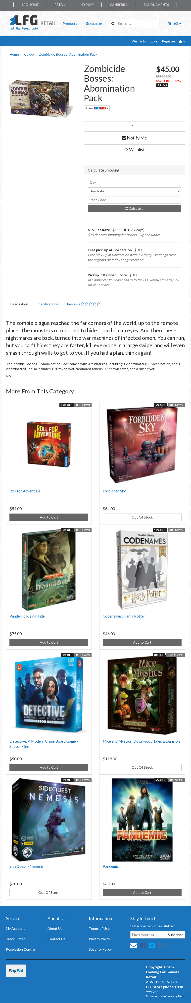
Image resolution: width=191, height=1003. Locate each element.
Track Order (15, 939)
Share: (89, 108)
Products (70, 23)
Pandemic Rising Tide (27, 616)
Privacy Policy (99, 939)
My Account (15, 928)
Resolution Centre (20, 949)
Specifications (47, 304)
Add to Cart (49, 517)
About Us (55, 928)
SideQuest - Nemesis (26, 866)
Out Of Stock (142, 517)
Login (154, 41)
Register (168, 41)
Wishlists (139, 41)
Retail (59, 5)
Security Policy (100, 949)
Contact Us (56, 939)
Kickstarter (93, 23)
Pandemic (111, 866)
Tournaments (156, 5)
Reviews (74, 304)
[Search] (113, 23)
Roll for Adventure (24, 491)
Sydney (87, 5)
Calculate (135, 208)
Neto (181, 996)
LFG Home (30, 5)
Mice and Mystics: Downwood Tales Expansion (141, 741)
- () (175, 23)
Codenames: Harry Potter (124, 616)
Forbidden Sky (114, 491)
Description (19, 304)
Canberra (119, 5)
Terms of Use (99, 928)
